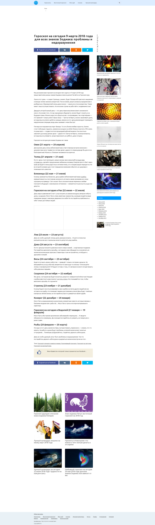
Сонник (80, 2)
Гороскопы (47, 2)
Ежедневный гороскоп (69, 343)
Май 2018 (101, 205)
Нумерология (44, 518)
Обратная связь (38, 514)
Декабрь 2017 (102, 214)
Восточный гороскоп (60, 2)
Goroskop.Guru (37, 521)
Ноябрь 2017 (102, 216)
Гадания (111, 516)
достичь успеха (62, 279)
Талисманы (54, 518)
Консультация (64, 518)
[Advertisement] (48, 217)
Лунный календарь (91, 2)
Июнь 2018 (101, 203)
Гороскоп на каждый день (42, 346)
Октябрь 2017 (102, 218)
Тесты (88, 516)
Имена (36, 518)
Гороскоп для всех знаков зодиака (49, 343)
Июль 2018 (101, 202)
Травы (95, 516)
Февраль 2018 (102, 211)
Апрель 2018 (102, 207)
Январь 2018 (102, 212)
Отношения (102, 516)
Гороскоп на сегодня (84, 343)
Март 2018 (101, 209)
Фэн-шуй (72, 2)
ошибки (83, 177)
